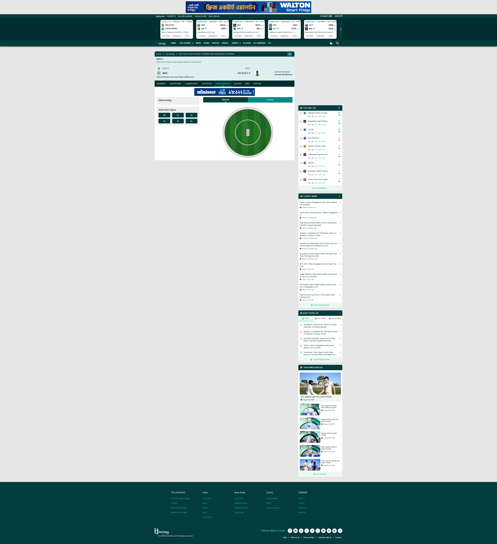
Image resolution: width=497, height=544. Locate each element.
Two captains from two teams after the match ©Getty (329, 407)
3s (164, 121)
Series (205, 512)
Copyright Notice (272, 498)
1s (178, 115)
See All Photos (321, 474)
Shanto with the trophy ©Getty (329, 434)
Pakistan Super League (179, 512)
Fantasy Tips (239, 512)
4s (178, 121)
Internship (301, 512)
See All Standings (319, 188)
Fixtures (166, 36)
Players (247, 43)
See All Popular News (322, 360)
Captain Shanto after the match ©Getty (329, 420)
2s (192, 115)
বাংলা (269, 43)
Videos (225, 43)
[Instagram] (301, 530)
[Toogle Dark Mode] (331, 43)
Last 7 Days (321, 318)
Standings (177, 36)
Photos (215, 43)
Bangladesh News (241, 503)
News (198, 43)
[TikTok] (312, 530)
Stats (187, 36)
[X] (306, 530)
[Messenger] (323, 530)
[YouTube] (295, 530)
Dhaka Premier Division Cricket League (169, 62)
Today (307, 318)
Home (173, 43)
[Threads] (340, 530)
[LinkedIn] (329, 530)
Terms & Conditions (273, 508)
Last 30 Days (336, 318)
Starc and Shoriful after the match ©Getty (330, 462)
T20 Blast (174, 503)
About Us (301, 498)
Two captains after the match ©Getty (316, 397)
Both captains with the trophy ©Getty (329, 448)
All (164, 115)
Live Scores (170, 54)
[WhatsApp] (318, 530)
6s (192, 121)
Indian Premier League (179, 508)
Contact (301, 503)
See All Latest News (322, 305)
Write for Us (302, 508)
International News (241, 508)
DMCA (268, 503)
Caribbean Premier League (180, 498)
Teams (206, 43)
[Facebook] (290, 530)
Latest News (239, 498)
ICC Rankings (259, 43)
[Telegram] (334, 530)
